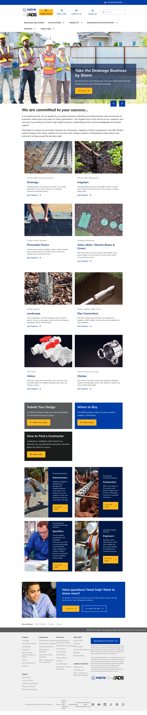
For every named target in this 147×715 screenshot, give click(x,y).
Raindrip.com (79, 670)
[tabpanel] (73, 68)
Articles (59, 661)
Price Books (61, 655)
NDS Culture (78, 646)
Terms (58, 704)
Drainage (25, 640)
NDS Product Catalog (65, 646)
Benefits (77, 652)
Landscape (26, 646)
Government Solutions (44, 650)
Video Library (61, 658)
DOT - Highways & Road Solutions (46, 661)
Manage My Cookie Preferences (87, 704)
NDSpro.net (78, 667)
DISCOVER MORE (58, 508)
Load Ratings (61, 664)
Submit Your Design (30, 683)
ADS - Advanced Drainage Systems (81, 674)
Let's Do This (22, 91)
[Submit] (103, 12)
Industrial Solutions (46, 646)
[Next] (122, 104)
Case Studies (61, 652)
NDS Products (40, 624)
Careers (77, 643)
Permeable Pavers (29, 643)
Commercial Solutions (47, 643)
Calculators (60, 649)
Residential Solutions (47, 640)
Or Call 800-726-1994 (92, 609)
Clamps (51, 624)
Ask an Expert (27, 680)
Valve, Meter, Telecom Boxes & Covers (29, 654)
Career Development (82, 649)
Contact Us (69, 609)
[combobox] (113, 12)
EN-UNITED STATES (115, 2)
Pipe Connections (29, 663)
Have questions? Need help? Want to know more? (88, 591)
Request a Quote (28, 686)
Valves (59, 624)
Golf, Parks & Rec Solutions (46, 656)
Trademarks (72, 704)
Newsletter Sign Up (30, 689)
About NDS (78, 640)
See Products (32, 195)
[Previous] (114, 104)
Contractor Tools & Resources (63, 668)
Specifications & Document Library (63, 641)
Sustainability (79, 655)
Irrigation (25, 649)
